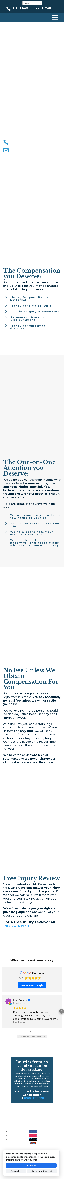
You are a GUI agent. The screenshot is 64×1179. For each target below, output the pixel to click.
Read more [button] (19, 1022)
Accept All (31, 1165)
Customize (16, 1171)
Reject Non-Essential (42, 1171)
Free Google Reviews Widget (33, 1036)
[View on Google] (8, 1001)
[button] (2, 1011)
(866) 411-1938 (16, 926)
